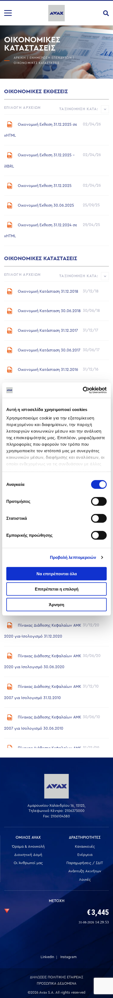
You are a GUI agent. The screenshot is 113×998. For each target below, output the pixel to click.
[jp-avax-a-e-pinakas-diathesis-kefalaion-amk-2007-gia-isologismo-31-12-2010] (9, 687)
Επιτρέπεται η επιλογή (56, 589)
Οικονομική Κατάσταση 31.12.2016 (48, 370)
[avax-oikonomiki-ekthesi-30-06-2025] (9, 205)
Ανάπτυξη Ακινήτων (84, 871)
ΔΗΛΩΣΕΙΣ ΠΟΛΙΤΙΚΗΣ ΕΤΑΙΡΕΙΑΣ (56, 977)
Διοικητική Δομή (28, 854)
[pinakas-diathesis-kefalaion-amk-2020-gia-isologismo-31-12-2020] (9, 625)
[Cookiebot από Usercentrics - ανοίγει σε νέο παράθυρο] (83, 390)
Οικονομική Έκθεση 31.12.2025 (45, 186)
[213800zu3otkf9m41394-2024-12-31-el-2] (9, 225)
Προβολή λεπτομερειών (73, 557)
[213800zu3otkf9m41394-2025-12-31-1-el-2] (9, 124)
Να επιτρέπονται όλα (56, 573)
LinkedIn (47, 957)
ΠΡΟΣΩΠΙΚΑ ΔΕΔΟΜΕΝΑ (57, 983)
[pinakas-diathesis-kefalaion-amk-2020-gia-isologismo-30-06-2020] (9, 656)
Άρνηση (56, 604)
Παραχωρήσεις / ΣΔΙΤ (84, 863)
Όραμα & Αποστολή (28, 846)
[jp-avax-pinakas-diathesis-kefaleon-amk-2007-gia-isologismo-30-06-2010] (9, 717)
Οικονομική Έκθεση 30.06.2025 (46, 205)
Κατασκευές (85, 846)
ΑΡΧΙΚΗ (20, 57)
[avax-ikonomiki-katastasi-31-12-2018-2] (9, 291)
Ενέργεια (84, 854)
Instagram (68, 957)
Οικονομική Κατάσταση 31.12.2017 (48, 331)
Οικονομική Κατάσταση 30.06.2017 (49, 350)
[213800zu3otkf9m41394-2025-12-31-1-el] (9, 155)
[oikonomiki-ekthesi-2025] (9, 186)
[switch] (99, 501)
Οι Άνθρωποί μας (28, 863)
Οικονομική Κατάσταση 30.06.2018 (49, 311)
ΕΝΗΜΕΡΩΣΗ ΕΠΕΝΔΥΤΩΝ (51, 57)
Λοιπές (85, 879)
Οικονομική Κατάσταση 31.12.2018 (48, 291)
